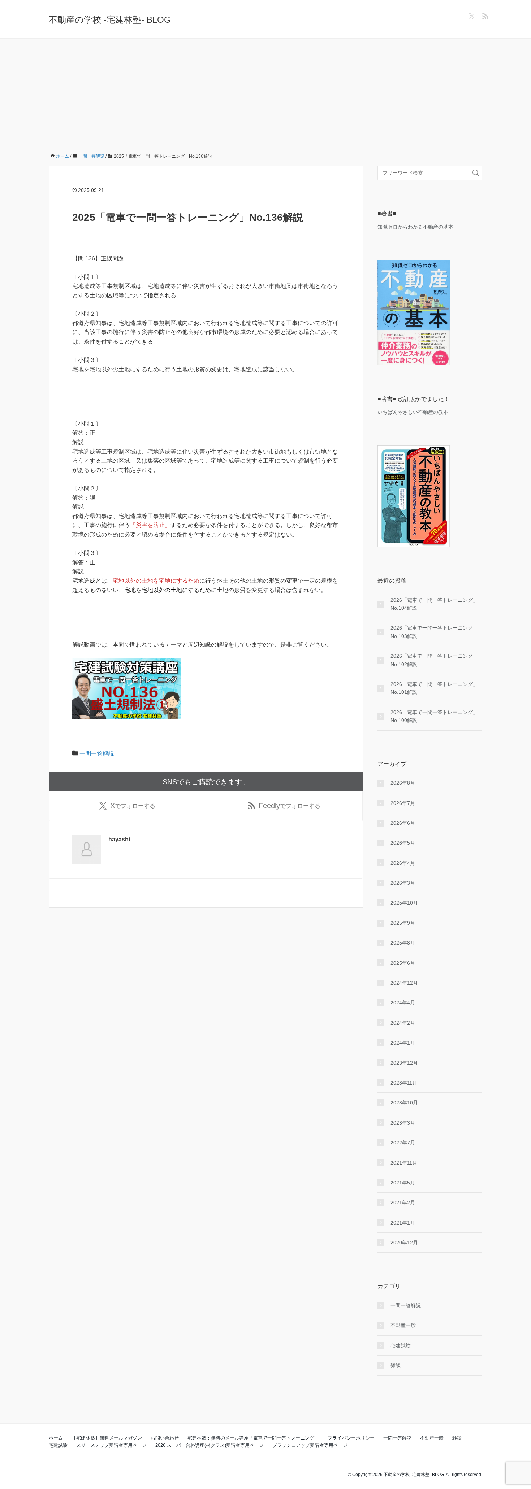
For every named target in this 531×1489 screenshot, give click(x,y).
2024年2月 (402, 1023)
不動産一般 (403, 1325)
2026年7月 (402, 803)
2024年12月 (404, 983)
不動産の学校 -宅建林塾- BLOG (110, 20)
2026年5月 (402, 843)
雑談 (395, 1365)
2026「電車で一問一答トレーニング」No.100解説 (434, 716)
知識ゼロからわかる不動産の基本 (415, 227)
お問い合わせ (165, 1438)
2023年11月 (403, 1083)
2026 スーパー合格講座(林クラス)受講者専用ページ (209, 1445)
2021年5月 (402, 1183)
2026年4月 (402, 863)
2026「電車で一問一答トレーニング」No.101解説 (434, 688)
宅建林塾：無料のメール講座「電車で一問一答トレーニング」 (253, 1438)
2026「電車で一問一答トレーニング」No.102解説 (434, 660)
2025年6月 (402, 963)
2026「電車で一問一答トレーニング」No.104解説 (434, 604)
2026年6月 (402, 823)
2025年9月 (402, 923)
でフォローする (132, 806)
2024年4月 (402, 1003)
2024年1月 (402, 1043)
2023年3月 (402, 1123)
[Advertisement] (265, 92)
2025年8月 (402, 943)
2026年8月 (402, 783)
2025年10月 (404, 903)
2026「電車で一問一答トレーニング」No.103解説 (434, 632)
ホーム (56, 1438)
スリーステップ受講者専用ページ (111, 1445)
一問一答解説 (96, 753)
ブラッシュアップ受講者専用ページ (309, 1445)
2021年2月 (402, 1202)
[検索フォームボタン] (475, 173)
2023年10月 (404, 1102)
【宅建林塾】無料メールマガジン (107, 1438)
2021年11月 (403, 1163)
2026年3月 (402, 883)
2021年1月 (402, 1223)
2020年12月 (404, 1242)
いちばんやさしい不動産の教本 (412, 412)
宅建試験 (400, 1345)
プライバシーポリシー (351, 1438)
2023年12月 (404, 1063)
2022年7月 (402, 1143)
